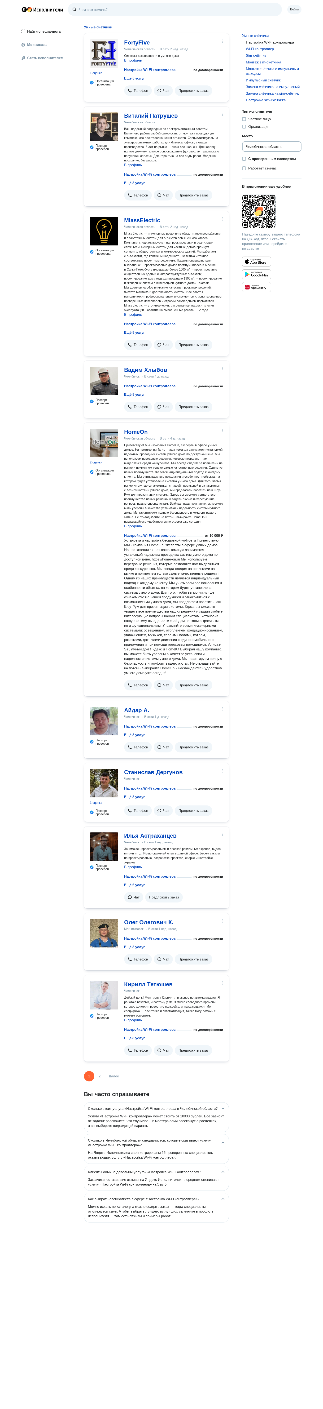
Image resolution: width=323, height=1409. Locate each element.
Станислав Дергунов (153, 772)
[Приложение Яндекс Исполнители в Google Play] (256, 274)
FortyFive (137, 42)
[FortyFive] (104, 53)
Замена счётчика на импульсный (273, 87)
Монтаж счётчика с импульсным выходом (272, 71)
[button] (138, 90)
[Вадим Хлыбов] (104, 381)
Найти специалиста (44, 31)
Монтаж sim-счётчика (263, 62)
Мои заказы (37, 45)
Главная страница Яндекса (24, 9)
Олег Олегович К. (149, 922)
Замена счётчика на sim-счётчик (272, 93)
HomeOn (136, 432)
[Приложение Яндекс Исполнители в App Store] (256, 262)
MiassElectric (142, 220)
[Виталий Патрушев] (104, 126)
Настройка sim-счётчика (266, 100)
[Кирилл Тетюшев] (104, 995)
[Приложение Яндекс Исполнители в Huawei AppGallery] (256, 287)
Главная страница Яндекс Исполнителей (42, 9)
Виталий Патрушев (151, 115)
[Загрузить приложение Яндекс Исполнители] (271, 211)
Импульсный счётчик (263, 80)
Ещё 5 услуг (134, 78)
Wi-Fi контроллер (260, 49)
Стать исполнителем (45, 58)
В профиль (133, 60)
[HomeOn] (104, 443)
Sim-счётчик (256, 55)
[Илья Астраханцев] (104, 846)
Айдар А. (136, 710)
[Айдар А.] (104, 721)
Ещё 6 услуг (134, 885)
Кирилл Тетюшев (148, 984)
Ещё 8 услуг (134, 183)
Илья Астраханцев (150, 835)
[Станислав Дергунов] (104, 783)
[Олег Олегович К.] (104, 933)
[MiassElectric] (104, 231)
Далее (114, 1076)
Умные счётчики (255, 36)
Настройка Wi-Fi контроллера (149, 70)
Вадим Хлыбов (145, 370)
